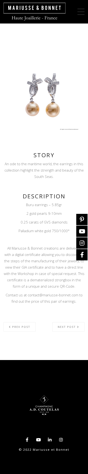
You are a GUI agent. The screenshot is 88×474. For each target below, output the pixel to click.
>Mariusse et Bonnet (34, 12)
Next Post (67, 327)
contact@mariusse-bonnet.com (53, 295)
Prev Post (20, 327)
